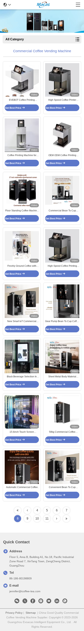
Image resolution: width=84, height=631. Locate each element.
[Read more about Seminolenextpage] (17, 510)
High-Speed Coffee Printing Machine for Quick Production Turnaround (62, 266)
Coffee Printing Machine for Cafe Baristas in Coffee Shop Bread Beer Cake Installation (21, 155)
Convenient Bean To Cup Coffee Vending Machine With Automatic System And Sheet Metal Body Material (62, 487)
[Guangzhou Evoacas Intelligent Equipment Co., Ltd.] (43, 5)
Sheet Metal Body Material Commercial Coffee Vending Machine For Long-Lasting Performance (62, 376)
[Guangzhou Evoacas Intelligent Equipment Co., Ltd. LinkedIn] (57, 602)
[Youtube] (49, 602)
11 (47, 518)
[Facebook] (33, 602)
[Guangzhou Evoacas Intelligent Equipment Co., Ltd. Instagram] (41, 602)
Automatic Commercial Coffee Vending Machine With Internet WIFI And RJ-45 (22, 487)
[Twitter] (25, 602)
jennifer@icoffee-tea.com (24, 591)
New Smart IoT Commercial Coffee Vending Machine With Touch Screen (22, 321)
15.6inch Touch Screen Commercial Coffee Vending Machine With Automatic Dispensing (22, 432)
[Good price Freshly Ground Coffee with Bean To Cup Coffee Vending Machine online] (22, 246)
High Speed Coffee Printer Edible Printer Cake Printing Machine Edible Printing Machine (62, 100)
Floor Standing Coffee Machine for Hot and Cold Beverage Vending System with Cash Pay (21, 210)
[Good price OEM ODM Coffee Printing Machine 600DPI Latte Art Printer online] (62, 135)
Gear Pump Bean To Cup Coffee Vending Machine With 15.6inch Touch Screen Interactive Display (62, 321)
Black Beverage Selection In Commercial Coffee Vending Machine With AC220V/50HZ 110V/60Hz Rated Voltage (22, 376)
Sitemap (31, 612)
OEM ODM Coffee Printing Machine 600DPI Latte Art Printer (62, 155)
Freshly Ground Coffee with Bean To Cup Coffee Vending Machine (21, 266)
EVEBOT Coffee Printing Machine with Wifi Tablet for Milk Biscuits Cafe (22, 100)
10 (37, 518)
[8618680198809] (65, 602)
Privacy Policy (13, 612)
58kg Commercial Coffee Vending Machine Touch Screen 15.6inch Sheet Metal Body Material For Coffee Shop (62, 432)
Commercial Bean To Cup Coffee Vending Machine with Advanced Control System (62, 210)
